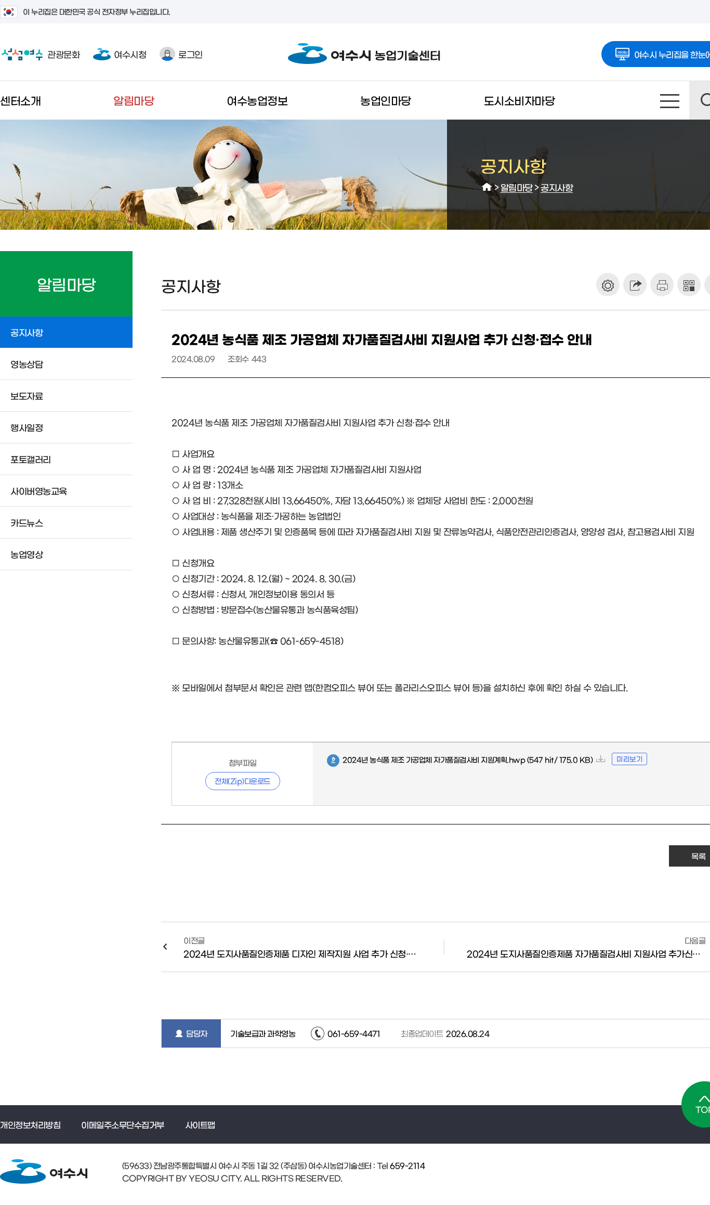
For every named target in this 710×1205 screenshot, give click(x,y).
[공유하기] (635, 284)
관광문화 (40, 53)
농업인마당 (385, 100)
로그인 (190, 53)
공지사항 (557, 186)
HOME (487, 187)
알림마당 (133, 100)
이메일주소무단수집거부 (122, 1124)
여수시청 (130, 53)
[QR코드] (689, 284)
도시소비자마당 (519, 100)
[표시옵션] (608, 284)
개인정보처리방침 (30, 1124)
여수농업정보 (257, 100)
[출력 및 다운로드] (662, 284)
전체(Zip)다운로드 (242, 780)
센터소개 (20, 100)
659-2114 (406, 1165)
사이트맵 (670, 100)
